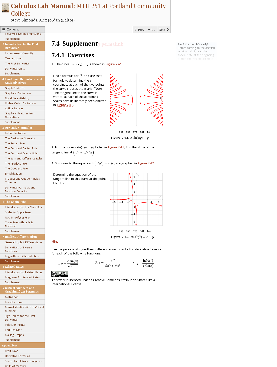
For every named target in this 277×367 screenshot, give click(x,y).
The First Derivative (17, 63)
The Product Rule (16, 163)
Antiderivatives (14, 108)
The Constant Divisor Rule (21, 153)
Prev (141, 30)
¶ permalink (110, 44)
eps (128, 131)
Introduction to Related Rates (23, 272)
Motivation (11, 297)
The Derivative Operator (20, 138)
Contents (13, 29)
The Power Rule (15, 143)
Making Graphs (14, 335)
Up (153, 30)
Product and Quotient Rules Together (22, 180)
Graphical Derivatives (18, 93)
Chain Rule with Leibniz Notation (19, 224)
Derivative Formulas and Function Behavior (20, 189)
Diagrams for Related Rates (22, 277)
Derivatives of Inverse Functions (18, 249)
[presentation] (79, 64)
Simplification (13, 173)
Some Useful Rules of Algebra (23, 361)
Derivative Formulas (17, 356)
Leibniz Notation (15, 133)
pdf (142, 131)
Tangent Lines (14, 58)
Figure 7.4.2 (146, 163)
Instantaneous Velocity (19, 53)
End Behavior (13, 330)
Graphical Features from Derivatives (20, 115)
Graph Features (14, 88)
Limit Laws (11, 351)
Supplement (12, 39)
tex (149, 131)
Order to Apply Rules (18, 212)
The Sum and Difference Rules (24, 158)
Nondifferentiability (17, 98)
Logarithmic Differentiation (22, 256)
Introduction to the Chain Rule (24, 207)
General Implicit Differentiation (24, 242)
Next (162, 30)
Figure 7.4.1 (114, 64)
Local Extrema (14, 302)
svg (135, 131)
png (121, 131)
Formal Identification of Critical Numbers (24, 309)
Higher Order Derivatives (20, 103)
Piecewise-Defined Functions (23, 33)
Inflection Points (15, 324)
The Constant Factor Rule (21, 148)
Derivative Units (15, 68)
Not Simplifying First (17, 217)
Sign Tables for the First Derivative (20, 317)
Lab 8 (191, 51)
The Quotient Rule (16, 168)
